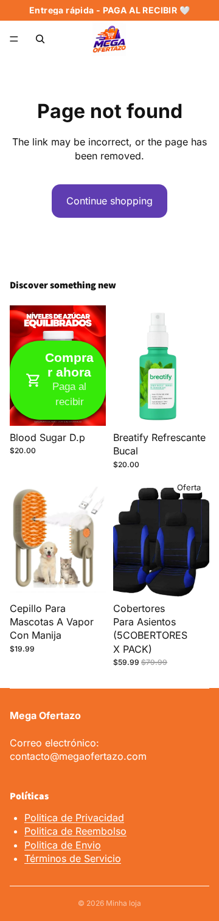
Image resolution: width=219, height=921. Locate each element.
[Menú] (14, 39)
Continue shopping (109, 201)
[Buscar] (40, 39)
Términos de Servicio (72, 858)
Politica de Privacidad (74, 818)
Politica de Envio (62, 845)
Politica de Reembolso (75, 831)
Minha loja (123, 903)
